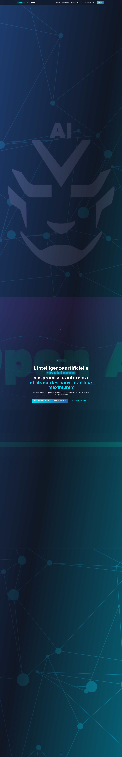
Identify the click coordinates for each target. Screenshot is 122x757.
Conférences (87, 2)
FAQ (94, 2)
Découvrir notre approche (78, 400)
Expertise (79, 2)
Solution (73, 2)
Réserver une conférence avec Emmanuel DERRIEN (50, 400)
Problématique (65, 2)
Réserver (100, 2)
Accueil (58, 2)
